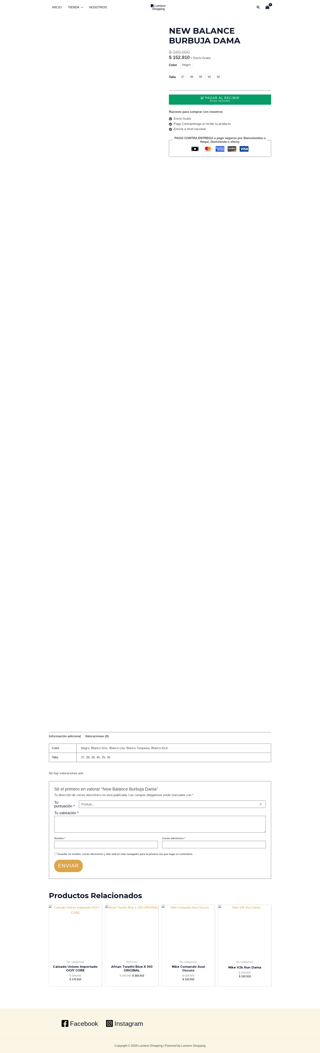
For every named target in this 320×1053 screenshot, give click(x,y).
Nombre (59, 838)
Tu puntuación (64, 804)
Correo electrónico (173, 838)
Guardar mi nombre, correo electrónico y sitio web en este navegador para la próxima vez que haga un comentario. (125, 853)
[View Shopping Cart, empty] (267, 7)
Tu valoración (66, 813)
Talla (172, 77)
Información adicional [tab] (65, 736)
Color (173, 65)
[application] (81, 7)
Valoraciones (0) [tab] (97, 736)
